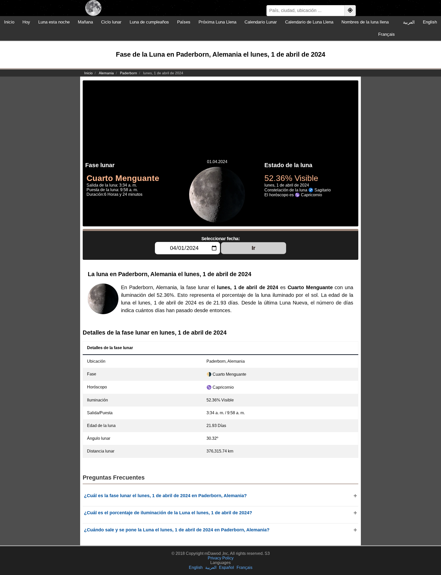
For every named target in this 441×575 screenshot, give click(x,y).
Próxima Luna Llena (217, 22)
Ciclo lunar (111, 22)
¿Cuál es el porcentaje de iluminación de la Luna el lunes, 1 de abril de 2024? (168, 512)
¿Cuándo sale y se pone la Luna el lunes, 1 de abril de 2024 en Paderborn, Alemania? (177, 529)
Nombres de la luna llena (365, 22)
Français (386, 34)
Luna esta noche (54, 22)
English (430, 22)
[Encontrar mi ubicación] (350, 10)
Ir (253, 248)
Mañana (85, 22)
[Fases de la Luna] (93, 8)
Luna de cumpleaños (149, 22)
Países (183, 22)
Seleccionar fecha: (220, 238)
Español (226, 567)
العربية (409, 22)
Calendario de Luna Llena (309, 22)
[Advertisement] (220, 116)
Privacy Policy (221, 558)
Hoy (26, 22)
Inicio (9, 22)
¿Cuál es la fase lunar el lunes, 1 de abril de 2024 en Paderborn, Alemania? (165, 495)
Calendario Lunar (260, 22)
